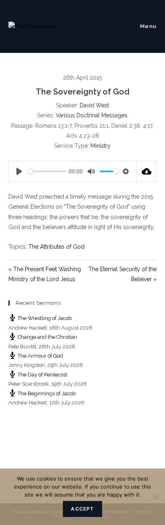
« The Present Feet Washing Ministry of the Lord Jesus (44, 274)
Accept (82, 509)
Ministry (101, 146)
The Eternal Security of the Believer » (123, 274)
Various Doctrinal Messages (91, 115)
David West (94, 105)
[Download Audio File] (147, 171)
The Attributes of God (56, 246)
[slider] (47, 171)
